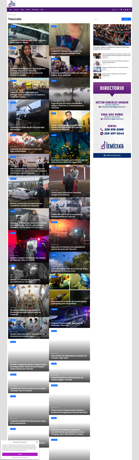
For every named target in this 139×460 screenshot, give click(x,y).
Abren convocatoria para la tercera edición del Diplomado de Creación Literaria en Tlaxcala (67, 127)
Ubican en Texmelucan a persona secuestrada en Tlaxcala (25, 280)
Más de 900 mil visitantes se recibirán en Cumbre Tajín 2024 (69, 357)
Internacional (35, 9)
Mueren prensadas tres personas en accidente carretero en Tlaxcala (26, 204)
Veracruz (16, 9)
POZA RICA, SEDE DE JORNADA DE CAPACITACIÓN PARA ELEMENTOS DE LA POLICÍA (111, 48)
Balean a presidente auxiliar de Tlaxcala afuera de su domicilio (69, 74)
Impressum (26, 457)
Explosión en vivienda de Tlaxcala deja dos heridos (27, 128)
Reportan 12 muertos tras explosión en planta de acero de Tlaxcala (68, 248)
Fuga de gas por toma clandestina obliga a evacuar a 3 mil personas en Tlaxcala (67, 105)
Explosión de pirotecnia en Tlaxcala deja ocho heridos (26, 150)
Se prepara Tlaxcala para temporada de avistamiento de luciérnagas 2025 (69, 161)
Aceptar (20, 454)
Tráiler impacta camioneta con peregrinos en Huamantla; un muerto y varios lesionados (27, 94)
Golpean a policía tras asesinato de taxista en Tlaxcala (67, 324)
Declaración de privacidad (17, 457)
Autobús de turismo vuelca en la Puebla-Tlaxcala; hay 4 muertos (28, 389)
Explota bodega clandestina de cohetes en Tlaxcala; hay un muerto (28, 259)
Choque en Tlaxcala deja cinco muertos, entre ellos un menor (28, 41)
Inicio (10, 9)
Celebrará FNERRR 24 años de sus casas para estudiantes (28, 422)
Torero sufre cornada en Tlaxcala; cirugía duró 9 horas (66, 193)
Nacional (28, 9)
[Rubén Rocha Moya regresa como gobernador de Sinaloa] (97, 69)
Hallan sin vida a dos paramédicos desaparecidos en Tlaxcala (66, 215)
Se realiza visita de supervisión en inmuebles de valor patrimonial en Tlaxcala (25, 312)
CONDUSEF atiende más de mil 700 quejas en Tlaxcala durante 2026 (66, 52)
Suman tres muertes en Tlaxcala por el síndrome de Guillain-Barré (27, 335)
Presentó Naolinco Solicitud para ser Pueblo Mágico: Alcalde (67, 378)
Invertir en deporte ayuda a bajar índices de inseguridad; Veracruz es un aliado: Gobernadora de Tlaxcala (28, 366)
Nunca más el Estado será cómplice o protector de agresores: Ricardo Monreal (69, 411)
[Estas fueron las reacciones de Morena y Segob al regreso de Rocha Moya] (97, 63)
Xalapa (22, 9)
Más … (42, 9)
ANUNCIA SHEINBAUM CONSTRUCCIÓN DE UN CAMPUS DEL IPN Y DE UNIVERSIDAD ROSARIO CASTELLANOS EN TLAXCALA (28, 225)
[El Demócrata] (11, 3)
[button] (37, 442)
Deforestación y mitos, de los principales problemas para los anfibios (69, 302)
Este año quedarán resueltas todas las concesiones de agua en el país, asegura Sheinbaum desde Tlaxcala (28, 170)
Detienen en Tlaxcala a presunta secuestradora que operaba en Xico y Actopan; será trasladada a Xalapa (68, 432)
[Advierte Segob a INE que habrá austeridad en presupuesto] (97, 76)
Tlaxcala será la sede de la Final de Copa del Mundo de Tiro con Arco (69, 270)
